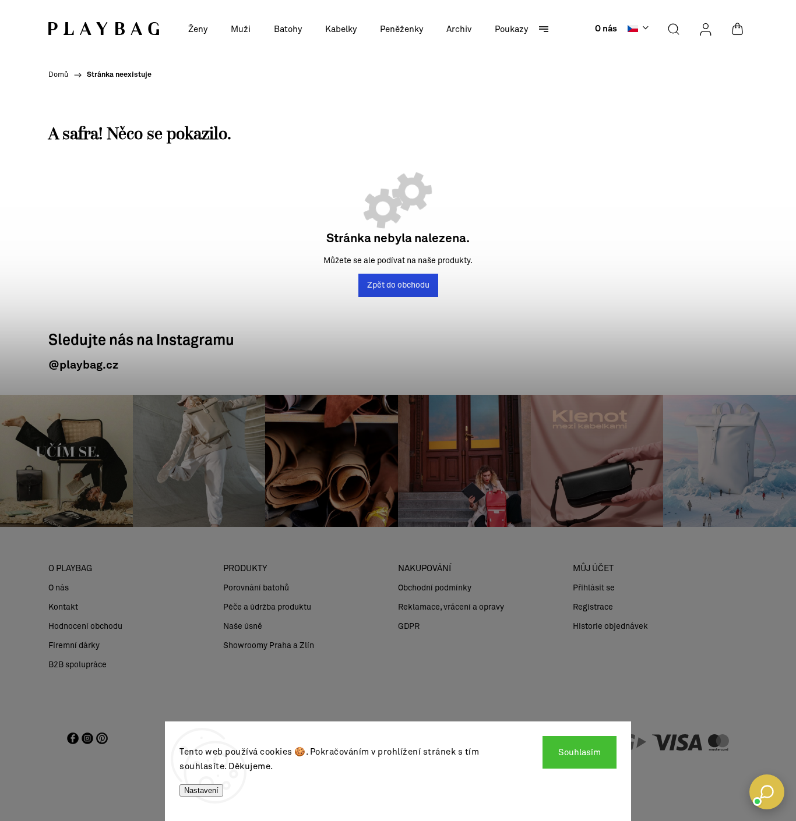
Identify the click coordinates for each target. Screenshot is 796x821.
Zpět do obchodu (398, 285)
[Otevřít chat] (766, 791)
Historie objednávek (610, 626)
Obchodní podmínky (434, 588)
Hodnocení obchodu (85, 626)
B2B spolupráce (77, 665)
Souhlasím (579, 752)
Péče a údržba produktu (267, 607)
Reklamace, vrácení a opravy (451, 607)
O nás (606, 29)
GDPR (409, 626)
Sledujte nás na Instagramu (141, 341)
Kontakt (63, 607)
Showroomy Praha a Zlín (268, 645)
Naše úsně (242, 626)
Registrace (593, 607)
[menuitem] (197, 29)
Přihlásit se (594, 588)
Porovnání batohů (256, 588)
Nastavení (201, 790)
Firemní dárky (74, 645)
